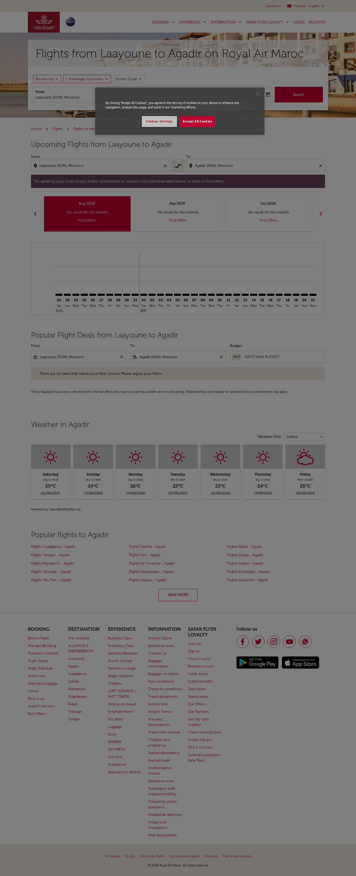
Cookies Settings (159, 121)
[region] (180, 111)
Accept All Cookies (197, 121)
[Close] (257, 94)
